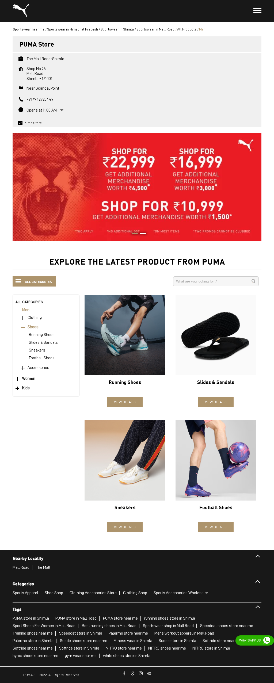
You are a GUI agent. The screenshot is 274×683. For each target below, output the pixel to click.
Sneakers (37, 350)
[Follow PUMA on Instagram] (141, 673)
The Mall (43, 567)
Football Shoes (42, 358)
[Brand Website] (149, 673)
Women (28, 379)
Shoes (33, 327)
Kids (26, 388)
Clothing (35, 318)
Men (25, 310)
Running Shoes (42, 335)
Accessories (38, 368)
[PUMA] (21, 11)
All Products (186, 29)
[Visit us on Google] (132, 673)
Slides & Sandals (43, 343)
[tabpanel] (137, 184)
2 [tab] (141, 234)
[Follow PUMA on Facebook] (124, 673)
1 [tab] (133, 234)
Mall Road (21, 567)
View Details (125, 402)
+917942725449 (40, 99)
